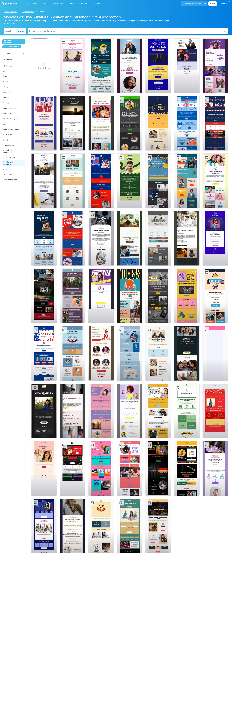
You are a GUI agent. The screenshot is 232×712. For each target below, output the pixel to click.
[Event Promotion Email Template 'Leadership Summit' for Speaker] (158, 65)
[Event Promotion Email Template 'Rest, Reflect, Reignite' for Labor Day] (101, 526)
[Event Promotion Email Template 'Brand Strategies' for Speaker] (129, 180)
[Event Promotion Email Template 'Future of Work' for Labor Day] (186, 411)
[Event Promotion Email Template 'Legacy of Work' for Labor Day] (72, 353)
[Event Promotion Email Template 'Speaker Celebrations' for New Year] (129, 123)
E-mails (21, 31)
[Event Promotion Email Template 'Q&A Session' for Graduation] (101, 238)
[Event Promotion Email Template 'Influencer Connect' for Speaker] (44, 123)
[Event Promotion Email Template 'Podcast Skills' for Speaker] (129, 296)
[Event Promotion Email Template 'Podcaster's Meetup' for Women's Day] (215, 65)
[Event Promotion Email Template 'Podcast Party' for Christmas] (44, 526)
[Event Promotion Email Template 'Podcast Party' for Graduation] (44, 411)
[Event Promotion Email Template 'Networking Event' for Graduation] (72, 123)
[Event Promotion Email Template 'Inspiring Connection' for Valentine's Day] (158, 238)
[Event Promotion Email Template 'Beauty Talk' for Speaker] (44, 468)
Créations (10, 31)
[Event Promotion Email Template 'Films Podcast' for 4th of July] (215, 123)
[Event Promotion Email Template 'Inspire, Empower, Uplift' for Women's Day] (101, 123)
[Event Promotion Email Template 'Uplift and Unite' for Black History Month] (186, 468)
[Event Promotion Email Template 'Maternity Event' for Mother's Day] (72, 526)
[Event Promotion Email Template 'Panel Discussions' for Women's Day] (72, 411)
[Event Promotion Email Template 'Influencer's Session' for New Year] (129, 468)
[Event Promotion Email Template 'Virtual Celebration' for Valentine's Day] (215, 353)
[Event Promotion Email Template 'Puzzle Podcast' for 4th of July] (186, 123)
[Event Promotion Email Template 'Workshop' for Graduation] (44, 180)
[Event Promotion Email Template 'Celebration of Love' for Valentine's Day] (158, 526)
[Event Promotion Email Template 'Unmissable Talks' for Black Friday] (158, 296)
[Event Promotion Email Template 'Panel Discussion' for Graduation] (129, 238)
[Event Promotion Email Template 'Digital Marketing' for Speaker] (129, 411)
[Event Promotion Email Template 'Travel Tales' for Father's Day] (101, 411)
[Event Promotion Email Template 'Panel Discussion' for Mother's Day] (215, 468)
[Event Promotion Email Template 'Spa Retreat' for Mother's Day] (186, 238)
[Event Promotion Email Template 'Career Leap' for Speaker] (186, 65)
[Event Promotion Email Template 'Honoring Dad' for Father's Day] (44, 238)
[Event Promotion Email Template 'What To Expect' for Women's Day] (186, 353)
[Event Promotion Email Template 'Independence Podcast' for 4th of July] (44, 353)
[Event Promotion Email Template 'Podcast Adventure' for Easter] (72, 180)
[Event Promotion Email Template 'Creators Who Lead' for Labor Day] (215, 296)
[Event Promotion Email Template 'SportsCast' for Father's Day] (72, 296)
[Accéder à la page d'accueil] (10, 3)
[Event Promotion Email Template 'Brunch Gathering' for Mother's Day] (215, 180)
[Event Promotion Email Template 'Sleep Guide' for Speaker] (215, 238)
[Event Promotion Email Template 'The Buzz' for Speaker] (101, 296)
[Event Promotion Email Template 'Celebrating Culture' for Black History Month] (158, 468)
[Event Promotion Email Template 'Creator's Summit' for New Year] (101, 468)
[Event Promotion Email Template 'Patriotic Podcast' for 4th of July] (72, 238)
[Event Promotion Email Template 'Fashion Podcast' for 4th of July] (101, 180)
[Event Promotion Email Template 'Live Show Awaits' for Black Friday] (158, 411)
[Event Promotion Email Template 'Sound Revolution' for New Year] (186, 296)
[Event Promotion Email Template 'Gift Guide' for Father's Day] (101, 65)
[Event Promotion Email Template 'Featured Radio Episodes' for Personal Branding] (44, 296)
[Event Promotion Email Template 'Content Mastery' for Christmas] (129, 526)
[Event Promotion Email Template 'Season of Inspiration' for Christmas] (215, 411)
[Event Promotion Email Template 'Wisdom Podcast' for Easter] (158, 353)
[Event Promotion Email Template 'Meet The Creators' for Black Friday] (186, 180)
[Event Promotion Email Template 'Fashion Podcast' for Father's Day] (129, 353)
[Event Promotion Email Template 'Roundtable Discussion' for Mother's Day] (72, 65)
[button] (23, 53)
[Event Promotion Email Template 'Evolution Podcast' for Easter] (158, 123)
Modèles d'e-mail (10, 12)
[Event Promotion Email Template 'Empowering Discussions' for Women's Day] (129, 65)
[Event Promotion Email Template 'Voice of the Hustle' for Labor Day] (158, 180)
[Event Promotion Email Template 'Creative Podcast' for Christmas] (72, 468)
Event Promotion (28, 12)
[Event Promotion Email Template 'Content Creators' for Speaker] (101, 353)
